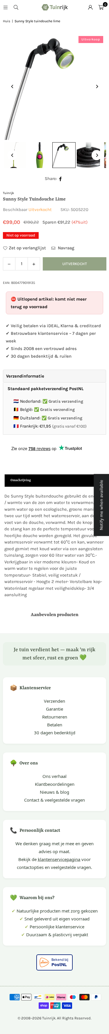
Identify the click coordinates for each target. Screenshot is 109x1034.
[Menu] (5, 7)
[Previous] (12, 86)
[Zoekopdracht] (16, 7)
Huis (6, 21)
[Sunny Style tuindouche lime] (39, 155)
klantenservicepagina (59, 859)
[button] (101, 7)
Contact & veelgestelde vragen (54, 800)
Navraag (65, 248)
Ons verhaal (54, 776)
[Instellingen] (90, 7)
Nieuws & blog (54, 792)
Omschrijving (20, 480)
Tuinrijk (8, 193)
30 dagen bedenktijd (54, 732)
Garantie (54, 709)
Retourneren (54, 717)
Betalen (54, 725)
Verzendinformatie (25, 376)
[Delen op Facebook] (60, 178)
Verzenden (54, 701)
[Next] (97, 86)
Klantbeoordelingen (54, 784)
